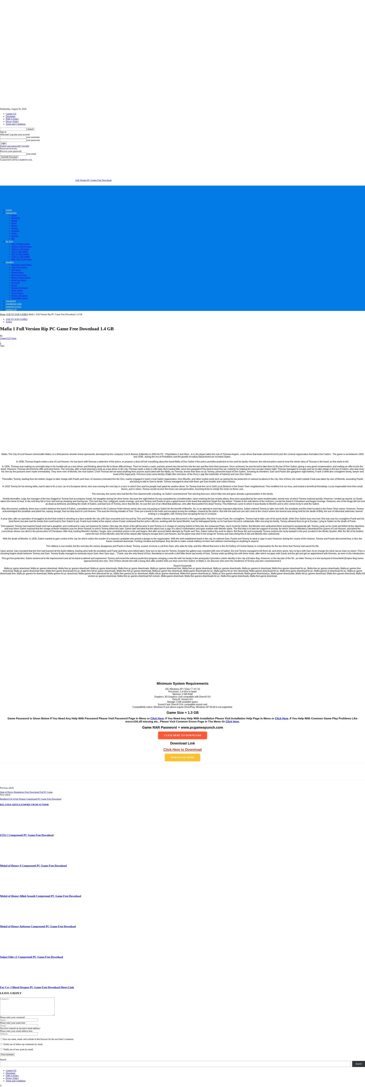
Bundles (10, 262)
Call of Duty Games (19, 267)
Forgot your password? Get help (14, 146)
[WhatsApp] (35, 774)
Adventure (15, 218)
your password (33, 140)
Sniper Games (17, 290)
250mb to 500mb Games (21, 246)
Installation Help (14, 303)
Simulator (15, 231)
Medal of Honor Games (21, 277)
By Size (9, 241)
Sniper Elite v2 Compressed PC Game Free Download (31, 956)
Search (3, 1059)
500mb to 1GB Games (20, 249)
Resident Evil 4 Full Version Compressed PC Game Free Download (30, 799)
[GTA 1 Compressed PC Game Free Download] (15, 829)
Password (11, 300)
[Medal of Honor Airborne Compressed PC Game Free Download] (15, 921)
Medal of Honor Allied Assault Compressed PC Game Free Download (40, 896)
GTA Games (16, 270)
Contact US (11, 114)
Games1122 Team (8, 338)
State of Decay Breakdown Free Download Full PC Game (26, 792)
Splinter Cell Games (19, 295)
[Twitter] (15, 774)
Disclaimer (10, 116)
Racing (14, 225)
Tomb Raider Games (19, 298)
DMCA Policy (12, 119)
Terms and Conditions (16, 124)
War (13, 238)
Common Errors (13, 306)
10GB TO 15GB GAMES (20, 257)
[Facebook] (4, 774)
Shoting (14, 228)
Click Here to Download (182, 749)
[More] (46, 775)
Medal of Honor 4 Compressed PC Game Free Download (33, 865)
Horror (14, 223)
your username (33, 137)
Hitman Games (17, 272)
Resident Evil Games (19, 288)
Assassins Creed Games (21, 265)
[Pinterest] (25, 774)
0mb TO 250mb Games (20, 244)
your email (31, 154)
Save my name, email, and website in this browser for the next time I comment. (38, 1039)
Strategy (14, 236)
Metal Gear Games (19, 280)
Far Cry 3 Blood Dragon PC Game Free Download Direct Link (37, 987)
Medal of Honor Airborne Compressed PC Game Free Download (38, 926)
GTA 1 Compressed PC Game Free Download (27, 835)
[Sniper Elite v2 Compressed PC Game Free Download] (15, 951)
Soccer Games (17, 293)
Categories (11, 212)
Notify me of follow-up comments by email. (23, 1044)
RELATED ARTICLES (12, 804)
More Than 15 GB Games (21, 259)
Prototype (15, 282)
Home (9, 209)
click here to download (182, 735)
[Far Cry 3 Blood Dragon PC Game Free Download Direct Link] (15, 982)
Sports (14, 233)
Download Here (182, 757)
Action (14, 215)
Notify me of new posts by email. (18, 1049)
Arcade (14, 220)
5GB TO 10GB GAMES (20, 254)
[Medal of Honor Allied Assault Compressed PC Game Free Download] (15, 890)
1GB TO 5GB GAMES (19, 251)
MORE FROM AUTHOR (36, 804)
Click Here (157, 718)
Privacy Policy (12, 121)
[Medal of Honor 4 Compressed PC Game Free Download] (15, 860)
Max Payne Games (19, 275)
